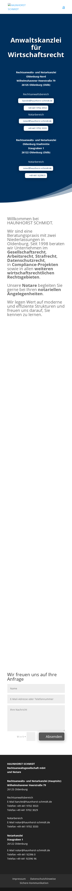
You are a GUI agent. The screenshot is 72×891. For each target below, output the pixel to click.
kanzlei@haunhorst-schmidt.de (37, 100)
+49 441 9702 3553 (37, 107)
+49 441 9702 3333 (37, 128)
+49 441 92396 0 (37, 175)
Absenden (54, 736)
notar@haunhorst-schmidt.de (37, 120)
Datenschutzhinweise (43, 878)
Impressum (19, 878)
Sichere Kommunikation (34, 883)
